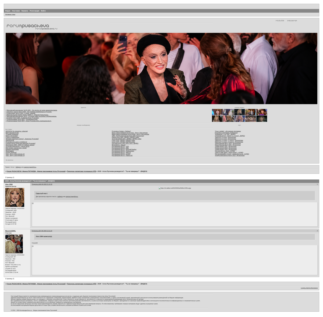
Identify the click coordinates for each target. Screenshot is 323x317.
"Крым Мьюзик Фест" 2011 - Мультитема (228, 145)
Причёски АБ (10, 140)
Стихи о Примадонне (12, 137)
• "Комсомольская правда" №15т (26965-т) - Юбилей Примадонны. (27, 115)
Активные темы (10, 14)
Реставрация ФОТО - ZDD (120, 146)
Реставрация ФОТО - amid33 (121, 154)
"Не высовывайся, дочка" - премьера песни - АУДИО (232, 154)
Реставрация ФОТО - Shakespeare (123, 151)
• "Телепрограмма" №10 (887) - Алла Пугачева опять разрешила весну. (28, 121)
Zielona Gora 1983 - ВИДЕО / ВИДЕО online (125, 137)
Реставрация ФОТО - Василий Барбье (124, 149)
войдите (60, 196)
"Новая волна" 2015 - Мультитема (226, 149)
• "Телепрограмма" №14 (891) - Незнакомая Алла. (22, 119)
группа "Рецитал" (11, 152)
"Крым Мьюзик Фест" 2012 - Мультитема (228, 143)
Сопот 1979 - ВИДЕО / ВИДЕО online (123, 142)
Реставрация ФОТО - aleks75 (121, 152)
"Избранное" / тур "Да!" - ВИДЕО (225, 134)
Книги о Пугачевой (12, 136)
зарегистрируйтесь (30, 167)
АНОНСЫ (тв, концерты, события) (17, 131)
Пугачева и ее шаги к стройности (16, 142)
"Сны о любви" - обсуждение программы (228, 131)
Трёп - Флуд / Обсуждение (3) (15, 155)
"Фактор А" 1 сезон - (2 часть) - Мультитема (229, 142)
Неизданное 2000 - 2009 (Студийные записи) (20, 145)
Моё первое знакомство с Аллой (16, 148)
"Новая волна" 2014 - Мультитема (226, 148)
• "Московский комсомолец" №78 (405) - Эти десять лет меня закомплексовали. (31, 110)
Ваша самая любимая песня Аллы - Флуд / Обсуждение (130, 132)
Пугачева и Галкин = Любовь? (121, 131)
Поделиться (35, 184)
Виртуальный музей (12, 132)
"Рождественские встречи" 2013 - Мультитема (230, 155)
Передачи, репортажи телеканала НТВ (81, 171)
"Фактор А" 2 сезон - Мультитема (225, 139)
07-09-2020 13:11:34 (45, 231)
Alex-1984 (9, 184)
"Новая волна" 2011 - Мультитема (225, 146)
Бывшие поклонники (12, 149)
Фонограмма (10, 151)
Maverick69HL (10, 231)
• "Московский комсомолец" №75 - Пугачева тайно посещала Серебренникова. (31, 116)
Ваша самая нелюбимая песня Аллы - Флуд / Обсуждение (130, 134)
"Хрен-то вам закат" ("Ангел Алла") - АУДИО (229, 152)
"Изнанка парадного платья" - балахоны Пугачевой (22, 139)
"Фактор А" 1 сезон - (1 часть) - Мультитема (229, 140)
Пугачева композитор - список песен (17, 146)
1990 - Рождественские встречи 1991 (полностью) (128, 136)
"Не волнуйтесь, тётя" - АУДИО (225, 151)
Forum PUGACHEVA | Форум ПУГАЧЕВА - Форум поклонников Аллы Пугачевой (36, 171)
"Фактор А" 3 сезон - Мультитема (225, 137)
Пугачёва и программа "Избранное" (226, 132)
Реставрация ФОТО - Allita (120, 148)
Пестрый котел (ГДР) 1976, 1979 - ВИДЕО (125, 143)
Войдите (18, 167)
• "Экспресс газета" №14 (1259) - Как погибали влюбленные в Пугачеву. (29, 111)
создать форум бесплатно (309, 288)
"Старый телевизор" (12, 134)
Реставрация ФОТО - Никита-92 (122, 155)
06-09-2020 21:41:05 (45, 184)
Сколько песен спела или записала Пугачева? (20, 143)
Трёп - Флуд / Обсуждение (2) (15, 154)
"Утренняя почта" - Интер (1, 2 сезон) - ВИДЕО (230, 136)
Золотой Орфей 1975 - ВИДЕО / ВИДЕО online (126, 139)
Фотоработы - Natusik (119, 145)
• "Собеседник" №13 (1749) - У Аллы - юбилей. (20, 113)
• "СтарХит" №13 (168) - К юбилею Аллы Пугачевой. (22, 118)
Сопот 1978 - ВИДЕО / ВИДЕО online (123, 140)
